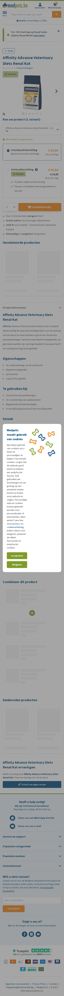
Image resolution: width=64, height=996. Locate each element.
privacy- (16, 523)
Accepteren (17, 555)
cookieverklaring (15, 527)
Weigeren (17, 564)
